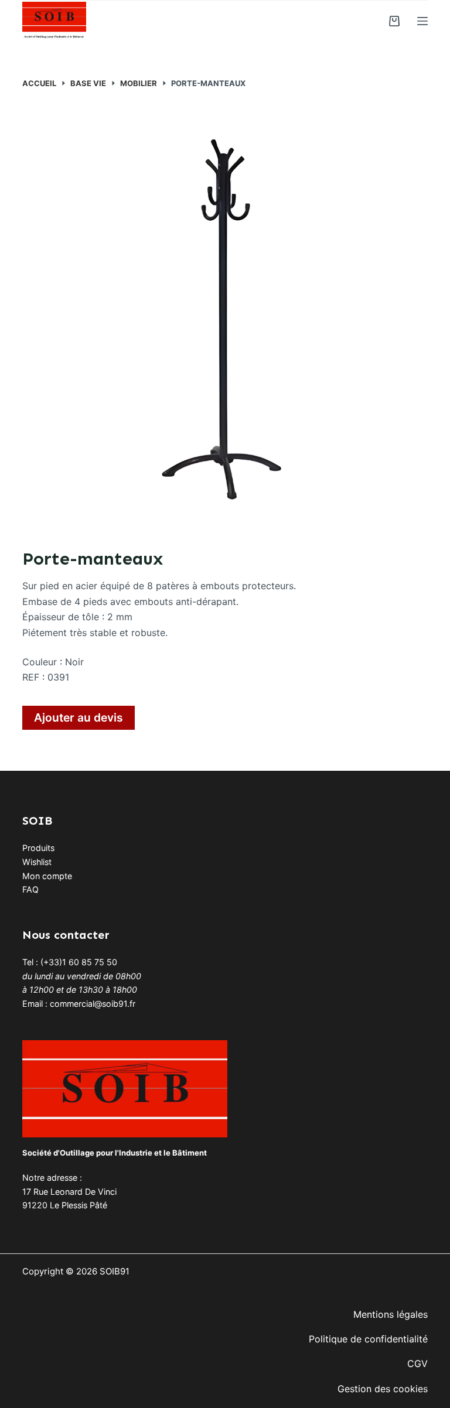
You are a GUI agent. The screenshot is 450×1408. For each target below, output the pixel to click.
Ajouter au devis (78, 717)
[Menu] (422, 21)
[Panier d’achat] (394, 21)
